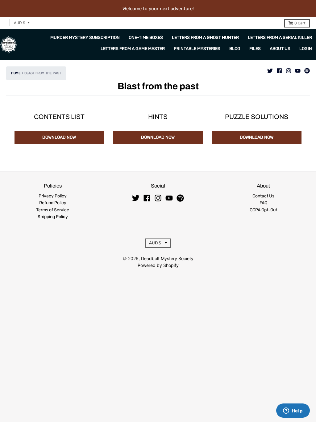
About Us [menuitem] (280, 48)
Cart (300, 23)
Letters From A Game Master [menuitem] (133, 48)
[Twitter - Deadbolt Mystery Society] (270, 69)
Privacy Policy (53, 196)
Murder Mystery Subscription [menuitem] (85, 37)
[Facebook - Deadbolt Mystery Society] (279, 69)
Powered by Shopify (158, 265)
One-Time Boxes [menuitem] (146, 37)
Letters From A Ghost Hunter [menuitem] (205, 37)
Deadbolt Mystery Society (167, 258)
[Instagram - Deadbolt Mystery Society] (288, 69)
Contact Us (263, 196)
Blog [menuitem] (234, 48)
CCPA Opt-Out (263, 210)
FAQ (263, 202)
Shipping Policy (53, 216)
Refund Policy (52, 202)
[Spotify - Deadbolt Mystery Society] (307, 69)
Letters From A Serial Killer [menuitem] (280, 37)
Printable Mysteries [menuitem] (197, 48)
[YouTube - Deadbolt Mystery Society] (298, 69)
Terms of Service (52, 210)
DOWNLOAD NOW (59, 137)
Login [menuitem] (305, 48)
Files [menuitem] (255, 48)
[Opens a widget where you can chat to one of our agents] (293, 411)
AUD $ (19, 22)
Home (16, 73)
